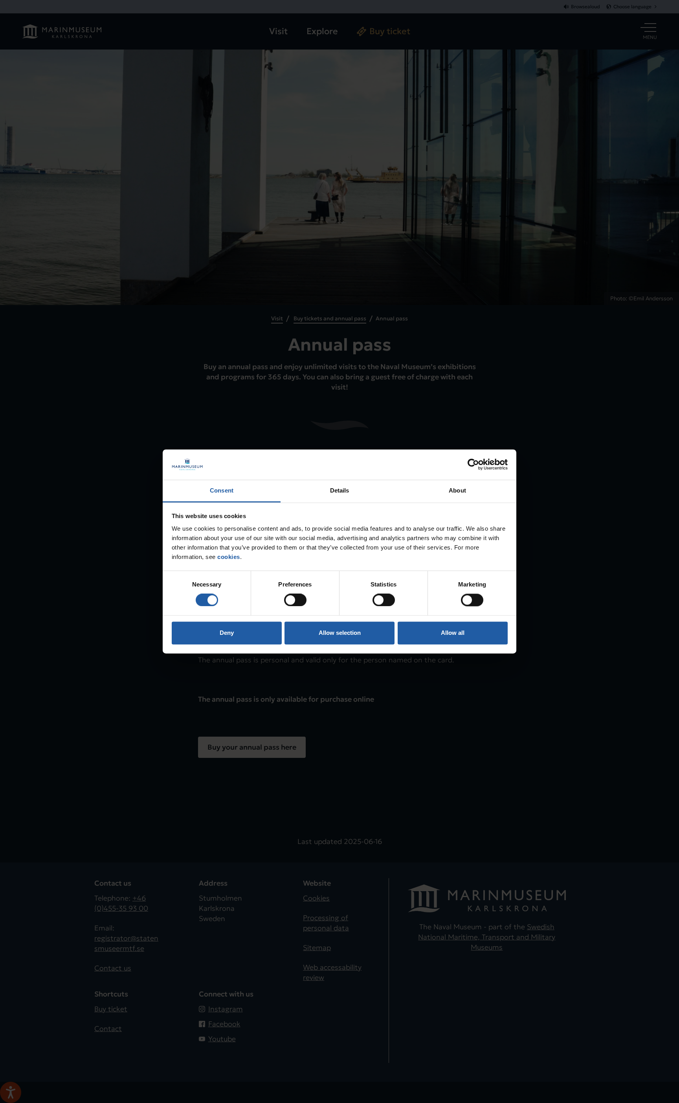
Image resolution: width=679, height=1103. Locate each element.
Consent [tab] (221, 490)
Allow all (452, 632)
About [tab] (457, 490)
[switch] (295, 600)
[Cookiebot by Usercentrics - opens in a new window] (473, 465)
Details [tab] (339, 490)
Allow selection (340, 632)
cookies (228, 556)
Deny (227, 632)
